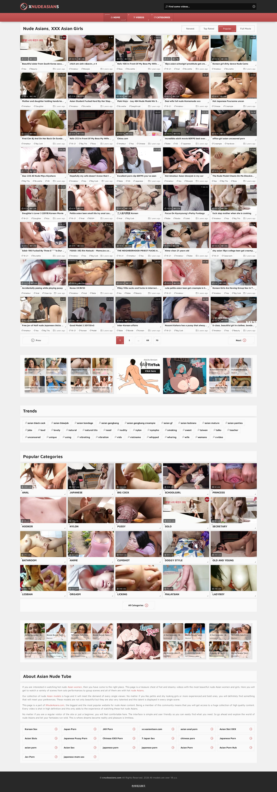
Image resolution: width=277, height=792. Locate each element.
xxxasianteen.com (152, 729)
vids (119, 437)
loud (43, 430)
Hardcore (230, 143)
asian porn (31, 747)
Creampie (229, 106)
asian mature (212, 423)
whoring (171, 437)
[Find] (254, 6)
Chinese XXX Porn (113, 738)
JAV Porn (108, 729)
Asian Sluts (31, 738)
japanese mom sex (74, 756)
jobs (30, 430)
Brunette (131, 69)
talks (218, 430)
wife (187, 437)
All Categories (136, 605)
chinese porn (188, 738)
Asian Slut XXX (228, 729)
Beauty (34, 69)
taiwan (204, 430)
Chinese (217, 106)
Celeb (187, 218)
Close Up (48, 293)
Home (116, 17)
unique (53, 437)
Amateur (74, 69)
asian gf (168, 423)
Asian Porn (187, 747)
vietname (135, 437)
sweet (188, 430)
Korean (84, 330)
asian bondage (85, 423)
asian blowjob (61, 423)
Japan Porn (70, 729)
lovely (57, 430)
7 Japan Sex (148, 738)
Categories (163, 17)
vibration (103, 437)
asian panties (235, 423)
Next (239, 340)
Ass (24, 69)
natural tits (91, 430)
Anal (178, 69)
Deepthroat (136, 106)
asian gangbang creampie (141, 423)
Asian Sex (69, 747)
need (108, 430)
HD (176, 143)
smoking (172, 430)
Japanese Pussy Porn (75, 738)
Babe (168, 143)
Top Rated (209, 28)
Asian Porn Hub (228, 747)
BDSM (91, 218)
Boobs (177, 218)
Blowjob (86, 69)
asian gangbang (110, 423)
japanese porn (110, 747)
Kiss (47, 218)
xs (44, 6)
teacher (234, 430)
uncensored (34, 437)
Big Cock (39, 143)
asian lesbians (188, 423)
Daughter (40, 106)
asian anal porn (189, 729)
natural (73, 430)
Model (94, 330)
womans (202, 437)
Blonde (130, 330)
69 (147, 340)
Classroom (228, 256)
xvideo (219, 437)
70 (157, 340)
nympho (154, 430)
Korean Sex (31, 729)
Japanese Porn (228, 738)
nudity (123, 430)
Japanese (187, 143)
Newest (190, 28)
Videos (140, 17)
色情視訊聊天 (138, 786)
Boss (120, 69)
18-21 (168, 69)
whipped (154, 437)
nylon (138, 430)
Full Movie (245, 28)
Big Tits (84, 143)
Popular (227, 28)
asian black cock (36, 423)
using (68, 437)
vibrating (84, 437)
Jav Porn (30, 756)
